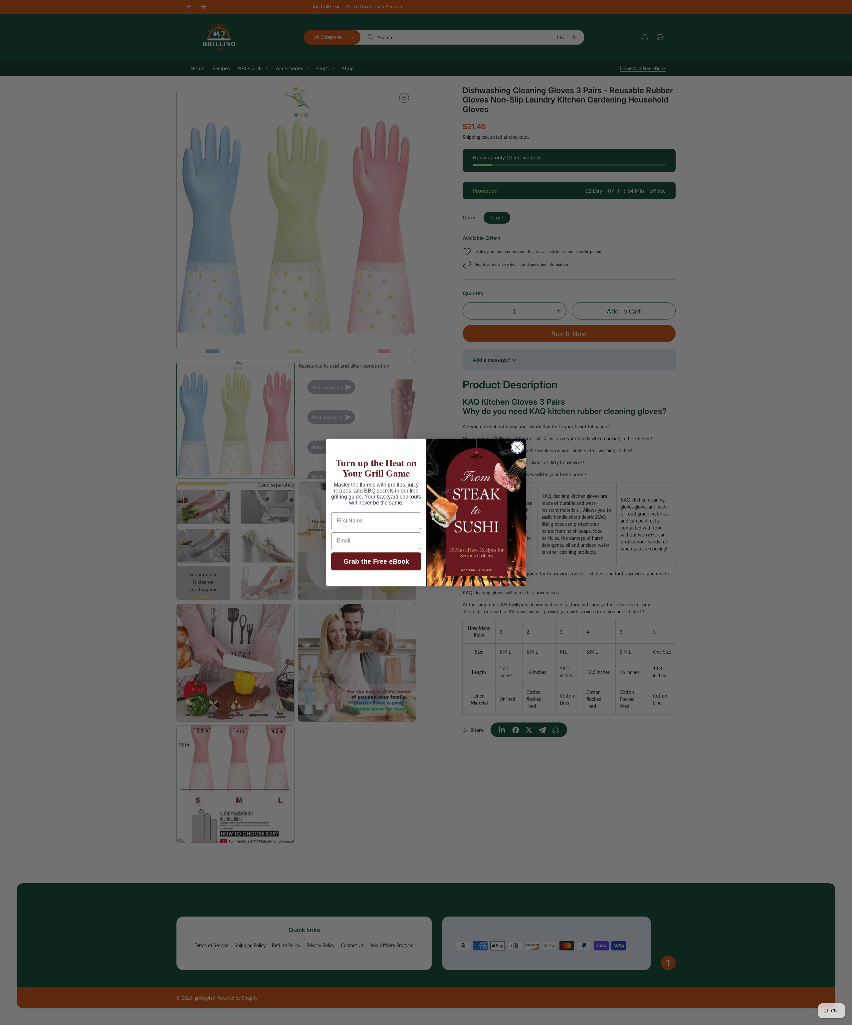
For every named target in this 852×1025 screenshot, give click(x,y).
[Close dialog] (517, 447)
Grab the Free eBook (376, 561)
